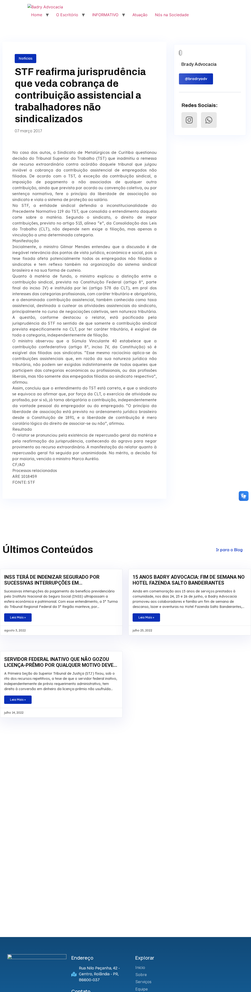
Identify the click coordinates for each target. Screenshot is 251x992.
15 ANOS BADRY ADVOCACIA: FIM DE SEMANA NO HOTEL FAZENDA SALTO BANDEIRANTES (189, 580)
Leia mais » (18, 617)
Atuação (140, 14)
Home (36, 14)
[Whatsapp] (209, 120)
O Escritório (67, 14)
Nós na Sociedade (172, 14)
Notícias (25, 58)
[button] (196, 78)
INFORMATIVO (105, 14)
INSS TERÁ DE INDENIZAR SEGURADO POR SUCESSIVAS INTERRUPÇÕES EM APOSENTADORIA (52, 580)
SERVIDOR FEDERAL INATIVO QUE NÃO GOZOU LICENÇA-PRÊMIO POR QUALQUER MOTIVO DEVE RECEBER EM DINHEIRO (58, 662)
